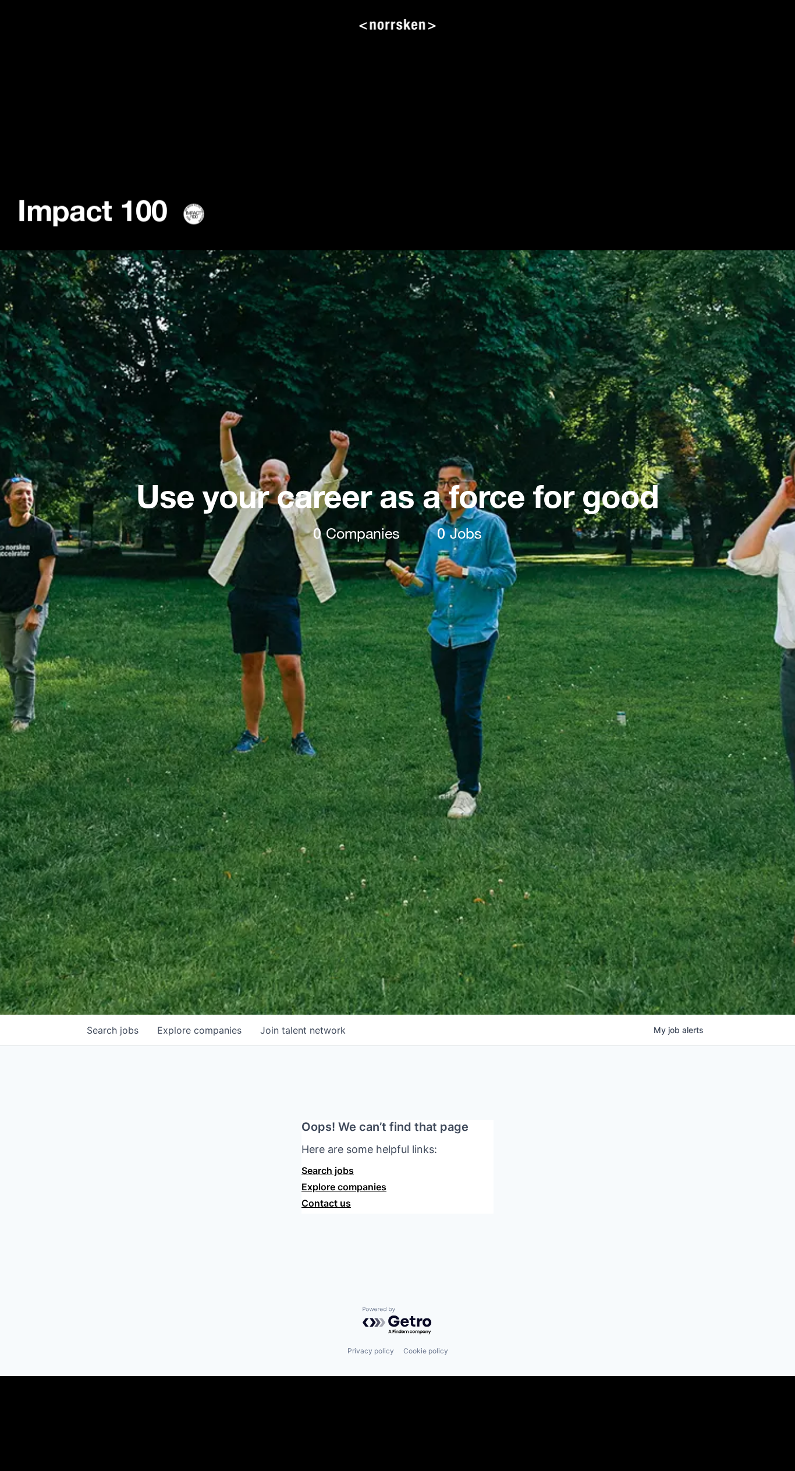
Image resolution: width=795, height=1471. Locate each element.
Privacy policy (370, 1350)
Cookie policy (425, 1350)
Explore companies (343, 1187)
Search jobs (327, 1170)
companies (199, 1030)
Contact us (326, 1203)
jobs (113, 1030)
